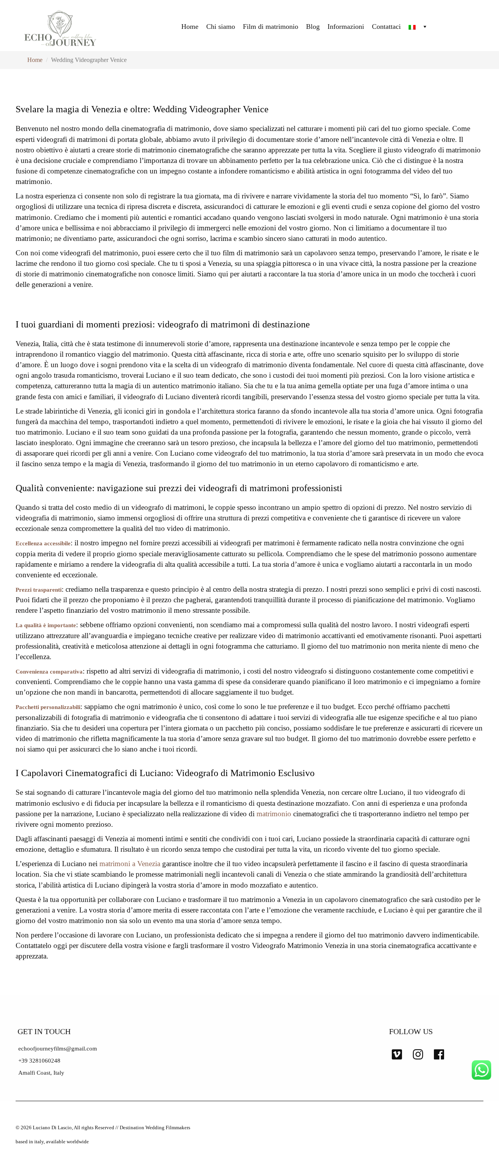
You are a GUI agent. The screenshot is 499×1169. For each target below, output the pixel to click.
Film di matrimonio (270, 26)
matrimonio (274, 814)
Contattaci (386, 26)
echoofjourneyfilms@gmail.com (57, 1048)
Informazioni (345, 26)
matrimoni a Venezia (129, 864)
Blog (313, 26)
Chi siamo (220, 26)
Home (189, 26)
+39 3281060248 (39, 1061)
